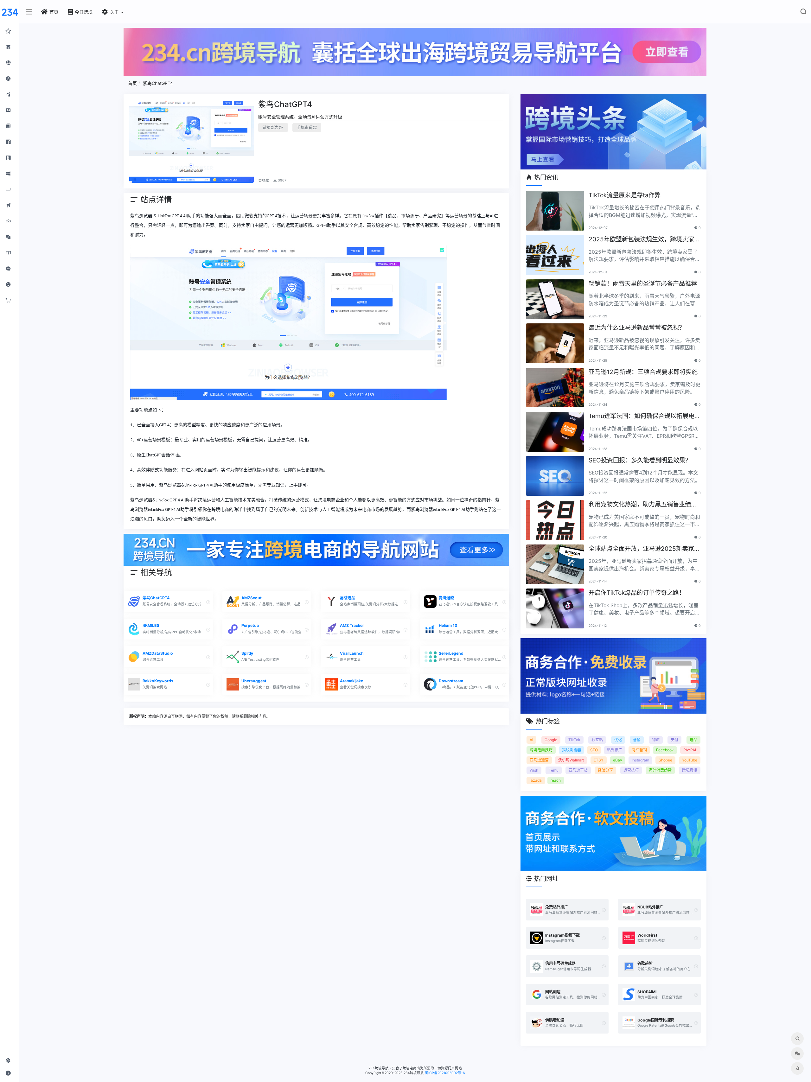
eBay (617, 760)
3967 (281, 180)
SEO (594, 750)
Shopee (665, 760)
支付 (674, 739)
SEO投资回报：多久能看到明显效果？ (640, 460)
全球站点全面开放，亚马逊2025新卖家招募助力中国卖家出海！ (644, 549)
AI (531, 739)
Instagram (640, 760)
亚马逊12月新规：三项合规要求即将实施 (643, 372)
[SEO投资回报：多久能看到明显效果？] (555, 476)
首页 (132, 83)
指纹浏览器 (571, 750)
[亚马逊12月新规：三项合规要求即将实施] (555, 388)
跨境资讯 (689, 770)
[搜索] (803, 13)
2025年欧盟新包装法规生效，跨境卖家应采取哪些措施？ (644, 239)
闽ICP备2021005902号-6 (445, 1073)
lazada (536, 780)
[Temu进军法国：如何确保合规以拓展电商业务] (555, 432)
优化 (618, 739)
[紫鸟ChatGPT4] (191, 141)
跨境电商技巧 (541, 750)
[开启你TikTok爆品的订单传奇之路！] (555, 608)
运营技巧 (631, 770)
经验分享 (605, 770)
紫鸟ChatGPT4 (158, 83)
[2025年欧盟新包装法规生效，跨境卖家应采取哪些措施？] (555, 255)
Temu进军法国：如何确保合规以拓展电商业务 (644, 416)
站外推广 (614, 750)
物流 (656, 739)
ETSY (598, 760)
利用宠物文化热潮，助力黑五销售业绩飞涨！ (643, 504)
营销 (637, 739)
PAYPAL (690, 750)
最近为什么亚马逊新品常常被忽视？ (637, 327)
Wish (534, 770)
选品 (693, 739)
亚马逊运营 (539, 760)
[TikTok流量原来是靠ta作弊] (555, 211)
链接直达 (271, 127)
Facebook (665, 750)
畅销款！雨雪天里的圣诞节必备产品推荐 (643, 283)
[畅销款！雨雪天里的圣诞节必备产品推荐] (555, 299)
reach (556, 780)
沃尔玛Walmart (571, 760)
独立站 (597, 739)
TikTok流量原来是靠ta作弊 (625, 195)
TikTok (574, 739)
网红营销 (639, 750)
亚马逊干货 (578, 770)
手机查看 (305, 127)
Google (551, 739)
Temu (554, 770)
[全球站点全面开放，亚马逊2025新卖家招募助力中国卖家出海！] (555, 564)
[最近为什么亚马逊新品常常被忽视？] (555, 343)
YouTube (689, 760)
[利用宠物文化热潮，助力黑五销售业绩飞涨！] (555, 520)
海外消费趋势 (660, 770)
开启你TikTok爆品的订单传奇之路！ (637, 592)
